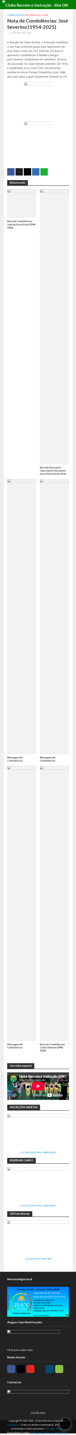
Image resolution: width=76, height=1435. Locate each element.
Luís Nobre (13, 1424)
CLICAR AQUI (38, 1412)
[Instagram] (21, 1369)
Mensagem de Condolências (15, 759)
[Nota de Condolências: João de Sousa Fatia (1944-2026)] (21, 203)
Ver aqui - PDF (53, 1428)
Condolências (16, 15)
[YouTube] (30, 1369)
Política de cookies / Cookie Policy (48, 1432)
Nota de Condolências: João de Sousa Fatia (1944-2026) (21, 224)
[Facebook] (11, 1369)
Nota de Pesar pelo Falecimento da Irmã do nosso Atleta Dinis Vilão (53, 470)
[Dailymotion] (50, 1369)
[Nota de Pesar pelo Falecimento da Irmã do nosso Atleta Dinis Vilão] (54, 326)
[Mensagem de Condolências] (21, 616)
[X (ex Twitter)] (40, 1369)
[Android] (59, 1369)
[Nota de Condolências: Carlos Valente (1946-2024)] (54, 903)
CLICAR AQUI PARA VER (38, 1258)
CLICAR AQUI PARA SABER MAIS (38, 1152)
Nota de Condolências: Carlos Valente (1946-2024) (52, 1047)
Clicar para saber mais (20, 1350)
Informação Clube (37, 15)
